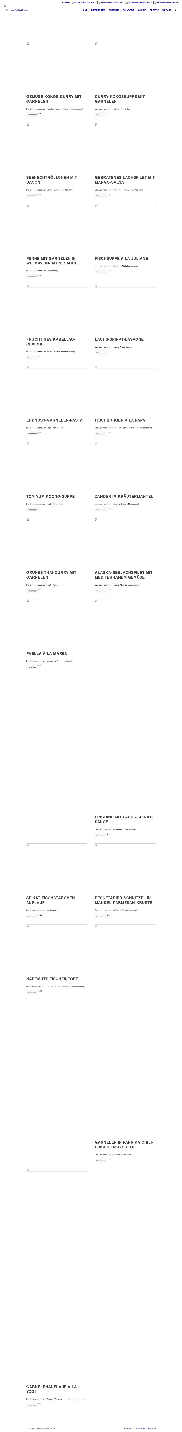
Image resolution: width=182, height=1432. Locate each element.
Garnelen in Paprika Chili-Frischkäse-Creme (124, 1145)
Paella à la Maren (47, 653)
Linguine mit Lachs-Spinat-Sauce (124, 819)
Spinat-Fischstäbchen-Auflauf (51, 900)
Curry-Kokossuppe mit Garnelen (120, 99)
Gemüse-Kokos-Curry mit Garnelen (54, 99)
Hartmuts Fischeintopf (52, 978)
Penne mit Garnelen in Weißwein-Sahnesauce (51, 261)
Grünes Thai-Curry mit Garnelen (51, 575)
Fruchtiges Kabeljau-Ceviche (50, 342)
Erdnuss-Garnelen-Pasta (54, 420)
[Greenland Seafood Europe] (16, 10)
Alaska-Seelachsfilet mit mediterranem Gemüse (124, 575)
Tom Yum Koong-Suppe (50, 496)
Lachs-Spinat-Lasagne (119, 339)
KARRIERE (66, 2)
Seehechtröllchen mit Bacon (51, 180)
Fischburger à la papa (120, 420)
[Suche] (175, 10)
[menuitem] (65, 2)
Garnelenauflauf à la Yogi (51, 1389)
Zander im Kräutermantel (124, 496)
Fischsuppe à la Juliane (121, 258)
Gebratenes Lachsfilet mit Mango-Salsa (125, 180)
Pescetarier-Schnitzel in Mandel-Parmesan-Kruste (123, 900)
